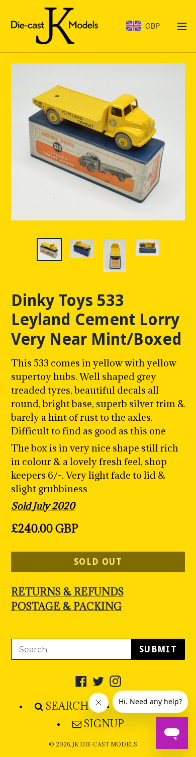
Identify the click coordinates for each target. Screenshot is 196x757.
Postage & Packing (66, 606)
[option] (49, 250)
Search (67, 706)
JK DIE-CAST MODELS (104, 744)
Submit (158, 649)
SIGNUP (104, 723)
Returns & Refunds (67, 591)
